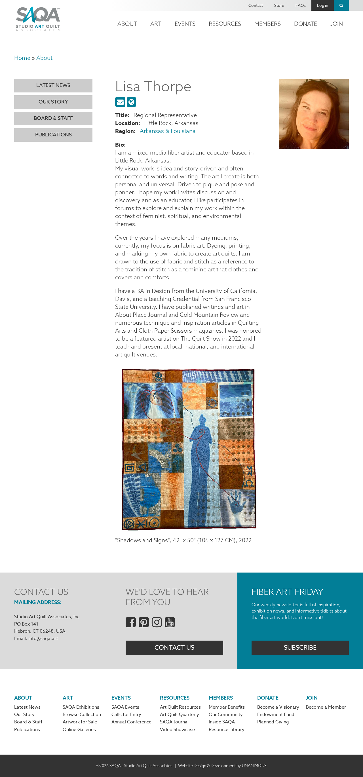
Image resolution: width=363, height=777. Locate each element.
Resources (225, 23)
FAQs (301, 5)
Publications (53, 135)
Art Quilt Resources (180, 707)
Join (336, 23)
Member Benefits (227, 707)
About (127, 23)
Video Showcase (177, 729)
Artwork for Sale (80, 722)
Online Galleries (79, 729)
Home (22, 57)
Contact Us (174, 647)
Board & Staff (53, 118)
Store (279, 5)
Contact (255, 5)
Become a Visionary (278, 707)
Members (267, 23)
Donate (305, 23)
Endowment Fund (275, 714)
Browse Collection (82, 714)
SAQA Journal (174, 722)
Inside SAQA (222, 722)
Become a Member (326, 707)
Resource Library (226, 729)
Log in (322, 5)
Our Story (53, 102)
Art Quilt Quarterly (179, 714)
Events (185, 23)
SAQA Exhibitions (81, 707)
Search (341, 5)
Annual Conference (131, 722)
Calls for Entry (126, 714)
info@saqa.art (43, 638)
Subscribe (300, 647)
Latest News (53, 85)
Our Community (226, 714)
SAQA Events (125, 707)
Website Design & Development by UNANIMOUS (222, 765)
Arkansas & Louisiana (168, 130)
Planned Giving (273, 722)
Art (155, 23)
